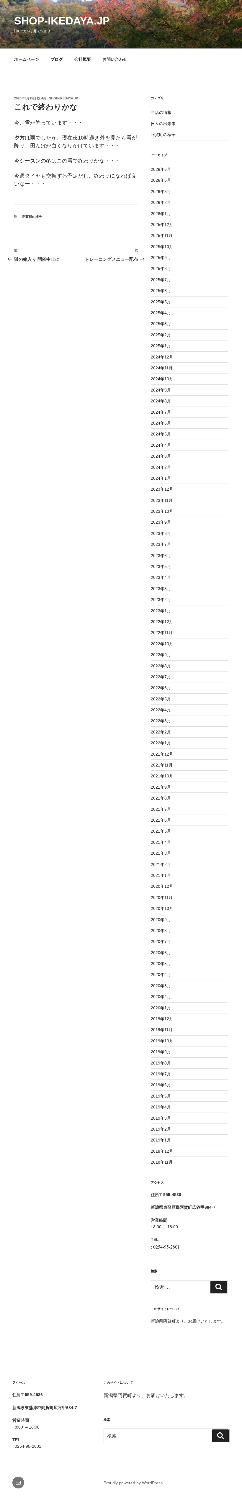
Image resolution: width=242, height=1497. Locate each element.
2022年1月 (161, 743)
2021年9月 (161, 787)
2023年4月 (161, 577)
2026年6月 (161, 169)
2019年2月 (161, 1129)
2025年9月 (161, 257)
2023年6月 (161, 555)
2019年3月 (161, 1118)
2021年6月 (161, 820)
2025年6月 (161, 290)
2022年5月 (161, 699)
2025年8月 (161, 268)
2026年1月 (161, 213)
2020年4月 (161, 974)
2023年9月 (161, 522)
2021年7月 (161, 809)
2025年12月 (162, 224)
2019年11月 (162, 1029)
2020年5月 (161, 963)
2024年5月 (161, 434)
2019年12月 (162, 1018)
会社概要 (82, 59)
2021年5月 (161, 831)
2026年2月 (161, 202)
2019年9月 (161, 1051)
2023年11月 (162, 500)
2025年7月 (161, 279)
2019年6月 (161, 1084)
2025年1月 (161, 345)
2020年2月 (161, 996)
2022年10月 (162, 643)
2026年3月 (161, 191)
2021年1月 (161, 875)
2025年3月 (161, 323)
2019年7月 (161, 1074)
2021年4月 (161, 842)
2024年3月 (161, 456)
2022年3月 (161, 720)
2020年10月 (162, 908)
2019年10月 (162, 1041)
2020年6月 (161, 952)
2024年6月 (161, 423)
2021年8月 (161, 798)
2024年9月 (161, 390)
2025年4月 (161, 312)
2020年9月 (161, 919)
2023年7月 (161, 544)
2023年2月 (161, 599)
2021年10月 (162, 776)
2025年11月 (162, 235)
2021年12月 (162, 754)
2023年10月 (162, 511)
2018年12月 (162, 1151)
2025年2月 (161, 335)
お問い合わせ (114, 59)
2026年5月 (161, 180)
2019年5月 (161, 1096)
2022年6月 (161, 687)
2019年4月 (161, 1107)
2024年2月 (161, 467)
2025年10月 (162, 246)
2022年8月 (161, 666)
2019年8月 (161, 1063)
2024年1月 (161, 478)
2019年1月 (161, 1140)
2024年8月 (161, 401)
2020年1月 (161, 1007)
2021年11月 (162, 765)
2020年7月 (161, 941)
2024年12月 (162, 357)
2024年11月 (162, 368)
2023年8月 (161, 533)
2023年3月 (161, 588)
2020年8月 (161, 930)
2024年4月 (161, 445)
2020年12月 (162, 886)
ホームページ (26, 59)
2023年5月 (161, 566)
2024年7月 (161, 412)
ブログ (56, 59)
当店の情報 (161, 112)
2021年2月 (161, 864)
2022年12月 (162, 621)
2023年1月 (161, 610)
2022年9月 (161, 654)
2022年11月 (162, 632)
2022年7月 (161, 676)
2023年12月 (162, 489)
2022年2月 (161, 732)
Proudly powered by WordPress (133, 1482)
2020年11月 (162, 897)
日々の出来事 (163, 123)
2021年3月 (161, 853)
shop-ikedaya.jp (62, 21)
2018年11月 (162, 1162)
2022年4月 (161, 709)
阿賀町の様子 (32, 216)
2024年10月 (162, 378)
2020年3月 (161, 985)
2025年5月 (161, 301)
